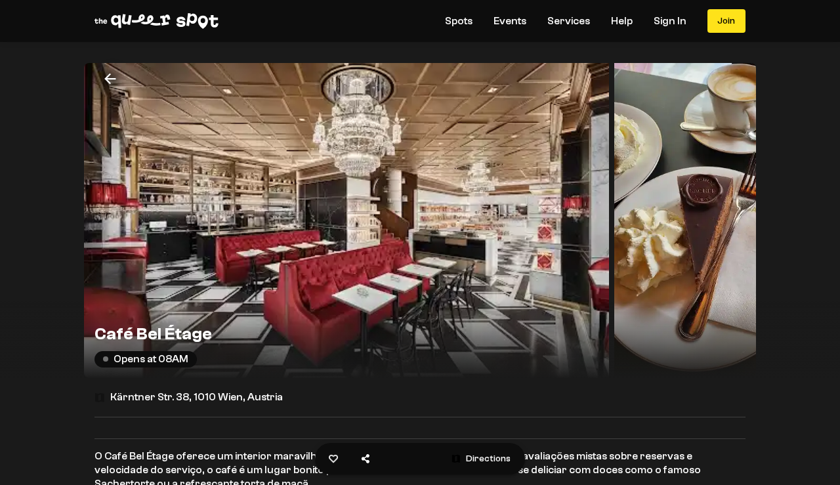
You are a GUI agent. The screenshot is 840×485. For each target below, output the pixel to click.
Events (510, 21)
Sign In (670, 21)
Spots (458, 21)
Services (568, 21)
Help (622, 21)
